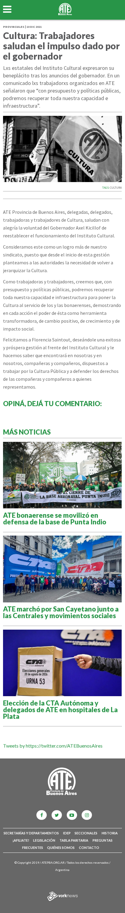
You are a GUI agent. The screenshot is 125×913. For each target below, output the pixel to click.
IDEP (67, 833)
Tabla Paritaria (73, 840)
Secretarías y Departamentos (31, 833)
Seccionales (86, 833)
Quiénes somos (61, 847)
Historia (110, 833)
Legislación (44, 840)
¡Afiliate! (20, 840)
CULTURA (116, 188)
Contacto (89, 847)
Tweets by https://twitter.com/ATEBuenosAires (53, 745)
